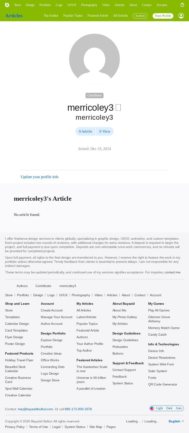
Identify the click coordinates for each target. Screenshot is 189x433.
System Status (122, 383)
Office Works (50, 360)
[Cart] (182, 5)
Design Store (50, 380)
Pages (110, 427)
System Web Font (161, 364)
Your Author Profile (90, 344)
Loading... (133, 421)
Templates (12, 317)
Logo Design (50, 373)
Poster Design (15, 344)
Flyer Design (14, 337)
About (126, 295)
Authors (82, 337)
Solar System (157, 371)
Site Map (95, 427)
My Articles (120, 323)
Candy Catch (157, 334)
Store (9, 295)
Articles (14, 15)
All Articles (120, 15)
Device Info (156, 351)
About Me (119, 310)
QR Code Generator (162, 384)
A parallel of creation (91, 388)
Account (155, 295)
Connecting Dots (53, 367)
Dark (169, 408)
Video (98, 295)
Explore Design (51, 340)
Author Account (51, 323)
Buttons (117, 353)
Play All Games (159, 310)
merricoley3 (67, 286)
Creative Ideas (51, 353)
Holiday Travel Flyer (19, 360)
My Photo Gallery (124, 317)
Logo (51, 295)
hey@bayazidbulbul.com (35, 409)
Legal (56, 427)
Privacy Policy (15, 427)
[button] (173, 5)
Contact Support (124, 370)
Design (38, 295)
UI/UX (63, 295)
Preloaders (120, 347)
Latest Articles (86, 317)
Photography (81, 295)
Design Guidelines (125, 340)
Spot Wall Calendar (18, 388)
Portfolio (23, 295)
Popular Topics (73, 15)
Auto (179, 408)
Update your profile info (40, 177)
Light (159, 408)
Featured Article (98, 15)
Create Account (52, 310)
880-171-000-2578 (78, 409)
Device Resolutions (161, 357)
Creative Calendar (18, 395)
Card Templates (16, 330)
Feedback (119, 376)
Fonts (152, 377)
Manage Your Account (56, 317)
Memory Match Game (164, 328)
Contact (139, 295)
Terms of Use (38, 427)
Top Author (51, 15)
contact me (172, 272)
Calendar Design (17, 323)
